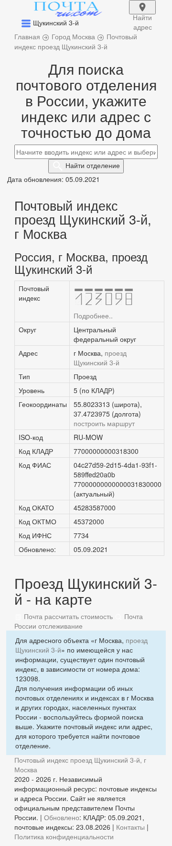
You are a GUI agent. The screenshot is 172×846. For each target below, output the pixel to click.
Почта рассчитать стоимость (67, 616)
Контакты (130, 827)
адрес (142, 13)
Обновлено (61, 817)
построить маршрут (104, 423)
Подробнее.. (93, 315)
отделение (92, 165)
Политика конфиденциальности (64, 836)
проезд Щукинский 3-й (100, 357)
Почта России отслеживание (78, 621)
